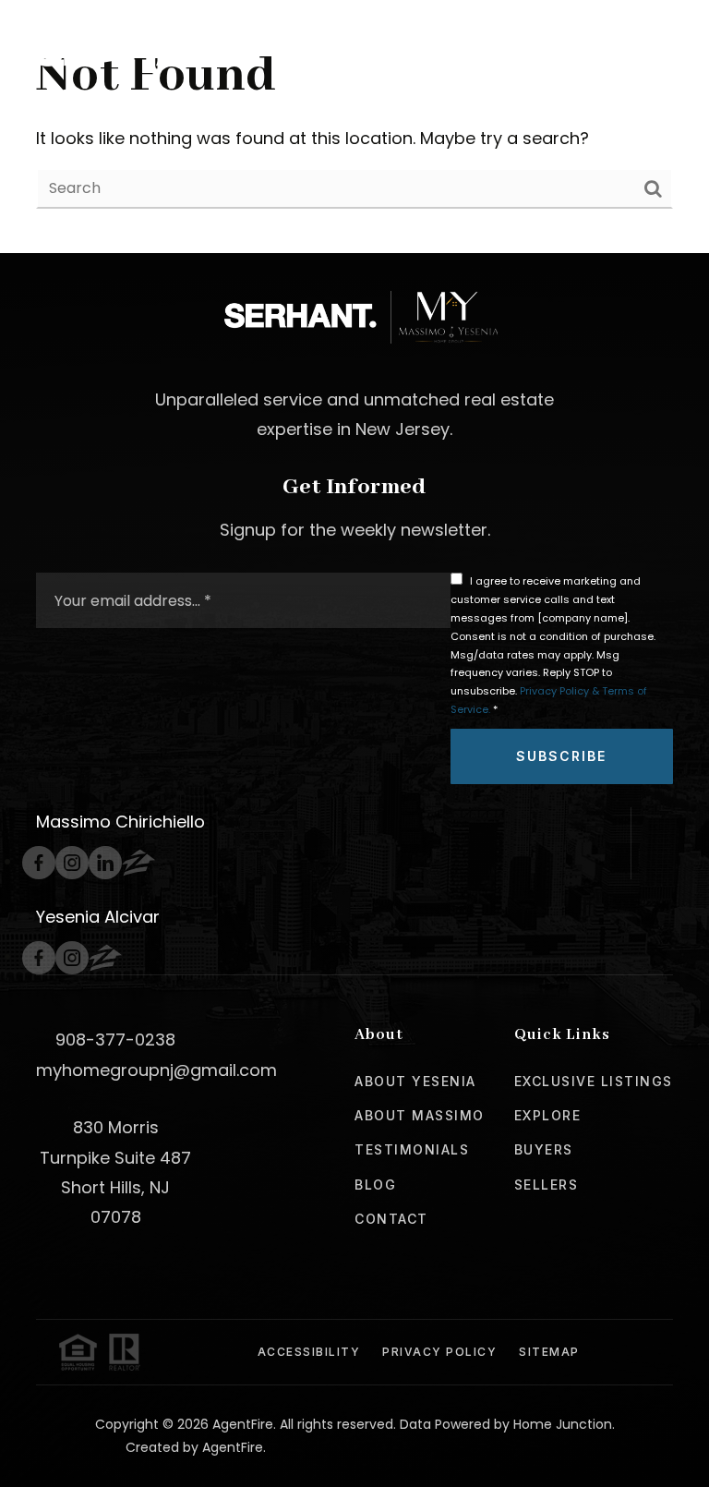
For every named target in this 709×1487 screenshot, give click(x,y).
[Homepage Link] (145, 46)
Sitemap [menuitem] (549, 1352)
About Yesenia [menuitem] (415, 1081)
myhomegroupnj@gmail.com (156, 1070)
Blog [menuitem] (375, 1184)
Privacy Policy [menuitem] (439, 1352)
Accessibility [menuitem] (309, 1352)
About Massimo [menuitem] (419, 1115)
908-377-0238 (115, 1039)
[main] (354, 126)
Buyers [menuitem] (543, 1149)
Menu (630, 47)
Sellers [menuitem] (546, 1184)
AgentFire (232, 1447)
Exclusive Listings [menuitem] (593, 1081)
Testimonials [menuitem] (411, 1149)
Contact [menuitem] (391, 1219)
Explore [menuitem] (548, 1115)
